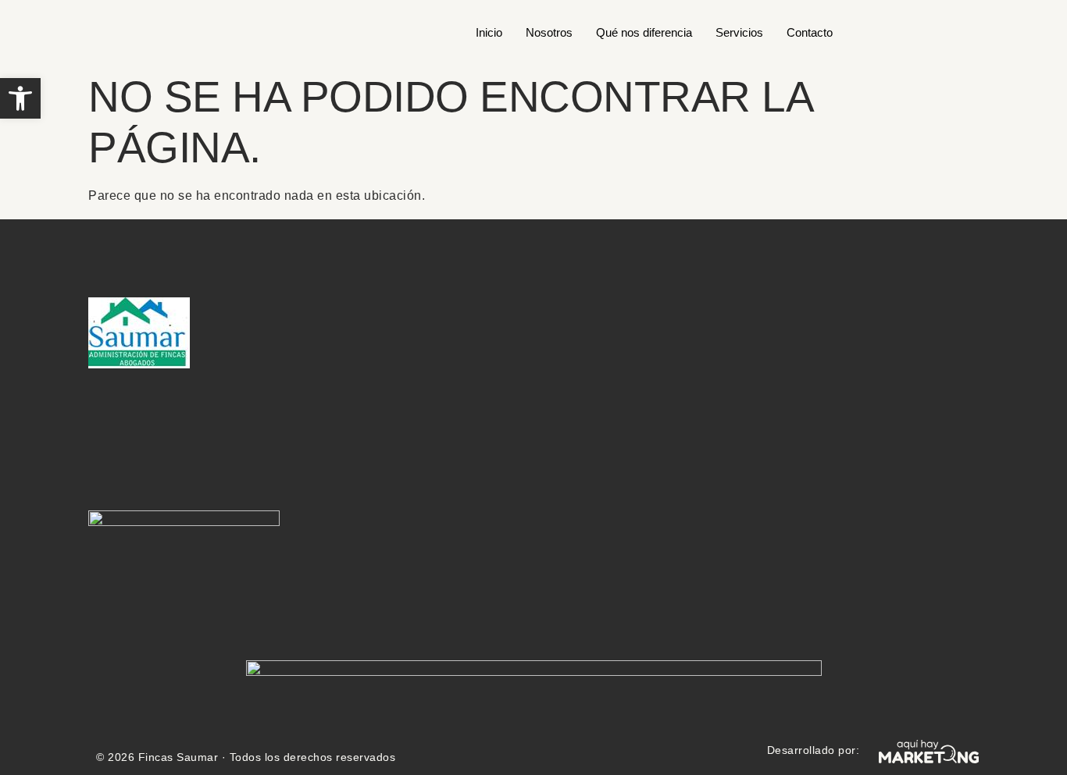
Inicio (489, 32)
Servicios (739, 32)
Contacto (810, 32)
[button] (20, 98)
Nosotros (549, 32)
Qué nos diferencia (644, 32)
